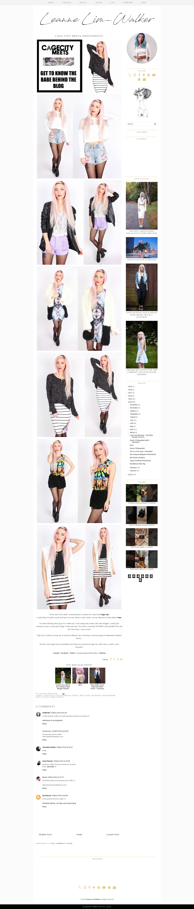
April (131, 429)
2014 (130, 402)
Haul (131, 445)
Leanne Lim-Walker (93, 899)
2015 (130, 399)
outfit (45, 697)
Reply (44, 724)
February (133, 468)
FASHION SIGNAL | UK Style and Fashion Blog (59, 803)
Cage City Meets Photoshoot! (140, 461)
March (132, 432)
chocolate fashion (49, 747)
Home (79, 835)
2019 (130, 386)
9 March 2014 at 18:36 (60, 796)
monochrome (109, 695)
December (134, 405)
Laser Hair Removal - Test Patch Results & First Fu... (141, 436)
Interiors (128, 3)
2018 (130, 390)
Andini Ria (46, 713)
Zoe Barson (46, 796)
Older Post (113, 835)
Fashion (67, 3)
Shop (143, 3)
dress (75, 695)
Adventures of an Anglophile (52, 720)
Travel (98, 3)
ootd (38, 697)
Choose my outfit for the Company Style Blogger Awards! (63, 687)
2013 (130, 475)
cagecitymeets (63, 695)
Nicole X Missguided (137, 448)
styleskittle (50, 767)
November (134, 408)
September (134, 414)
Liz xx (44, 777)
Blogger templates (92, 906)
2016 (130, 396)
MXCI (80, 685)
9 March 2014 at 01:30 (59, 713)
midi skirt (85, 695)
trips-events (57, 697)
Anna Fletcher (47, 761)
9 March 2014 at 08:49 (60, 731)
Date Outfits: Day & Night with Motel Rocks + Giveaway (97, 687)
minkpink (96, 695)
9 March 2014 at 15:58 (62, 761)
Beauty (83, 3)
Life (113, 3)
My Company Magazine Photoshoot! (143, 454)
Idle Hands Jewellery (137, 458)
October (133, 411)
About (51, 3)
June (132, 423)
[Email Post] (62, 693)
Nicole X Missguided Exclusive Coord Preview (141, 232)
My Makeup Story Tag (137, 464)
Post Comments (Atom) (61, 843)
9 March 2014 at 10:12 (64, 747)
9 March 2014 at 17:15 (56, 777)
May (131, 426)
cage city (49, 695)
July (131, 420)
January (133, 471)
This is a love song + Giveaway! (141, 451)
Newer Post (45, 835)
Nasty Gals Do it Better (141, 260)
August (132, 417)
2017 (130, 393)
